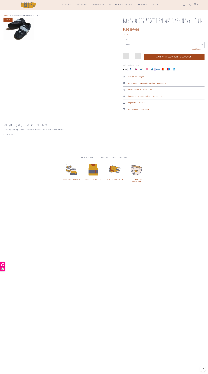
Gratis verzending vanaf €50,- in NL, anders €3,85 (147, 83)
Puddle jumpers (93, 179)
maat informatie (198, 49)
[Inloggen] (189, 4)
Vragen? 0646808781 (136, 103)
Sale (156, 5)
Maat (125, 40)
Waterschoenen (115, 179)
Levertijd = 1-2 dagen (135, 77)
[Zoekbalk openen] (184, 4)
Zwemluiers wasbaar (136, 180)
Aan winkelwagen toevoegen (174, 57)
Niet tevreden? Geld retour (138, 109)
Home (5, 15)
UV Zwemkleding (71, 179)
